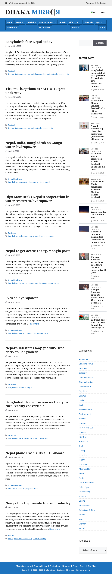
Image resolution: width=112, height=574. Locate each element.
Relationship (84, 491)
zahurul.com (85, 570)
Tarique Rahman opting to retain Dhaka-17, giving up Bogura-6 (98, 296)
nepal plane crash (30, 488)
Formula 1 (83, 441)
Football (11, 71)
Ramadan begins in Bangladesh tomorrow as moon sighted (98, 237)
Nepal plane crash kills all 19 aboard (34, 453)
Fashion (82, 418)
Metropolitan (85, 468)
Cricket (82, 400)
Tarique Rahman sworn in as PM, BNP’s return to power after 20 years (98, 264)
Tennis (82, 514)
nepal (27, 74)
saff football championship (58, 74)
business (22, 387)
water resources (47, 236)
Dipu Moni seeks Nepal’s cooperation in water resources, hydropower (37, 199)
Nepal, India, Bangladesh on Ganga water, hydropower (33, 144)
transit (56, 283)
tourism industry (39, 538)
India (42, 182)
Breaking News (86, 363)
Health (82, 459)
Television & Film (87, 510)
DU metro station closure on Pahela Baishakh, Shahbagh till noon (98, 161)
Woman (82, 523)
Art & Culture (96, 97)
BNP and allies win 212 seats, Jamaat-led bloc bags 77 (99, 323)
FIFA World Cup (86, 427)
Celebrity (31, 22)
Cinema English (86, 382)
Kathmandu (20, 74)
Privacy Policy (79, 566)
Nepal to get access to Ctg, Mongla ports (37, 251)
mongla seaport (41, 283)
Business (12, 233)
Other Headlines (15, 179)
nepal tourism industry (23, 538)
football (11, 74)
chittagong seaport (26, 283)
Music (81, 473)
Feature (11, 535)
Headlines (96, 254)
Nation (82, 478)
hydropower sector (26, 236)
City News (96, 179)
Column (82, 395)
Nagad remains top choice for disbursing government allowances (97, 132)
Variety (75, 27)
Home (9, 22)
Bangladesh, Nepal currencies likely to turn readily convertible (36, 404)
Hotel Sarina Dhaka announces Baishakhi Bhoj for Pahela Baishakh (97, 189)
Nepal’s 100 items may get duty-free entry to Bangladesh (34, 350)
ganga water (24, 182)
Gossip (62, 22)
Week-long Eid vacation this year (98, 214)
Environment (85, 414)
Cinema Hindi (85, 386)
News (18, 22)
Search (100, 42)
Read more (34, 323)
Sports (99, 22)
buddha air (12, 488)
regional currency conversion (36, 438)
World (102, 27)
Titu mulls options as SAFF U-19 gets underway (35, 90)
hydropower (35, 182)
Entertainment (46, 22)
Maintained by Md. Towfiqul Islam (31, 566)
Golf (81, 446)
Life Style (73, 22)
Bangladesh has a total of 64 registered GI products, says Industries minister (98, 78)
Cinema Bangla (86, 377)
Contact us (102, 3)
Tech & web (45, 27)
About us (90, 3)
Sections (11, 27)
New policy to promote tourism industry (37, 503)
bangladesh (13, 182)
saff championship (38, 74)
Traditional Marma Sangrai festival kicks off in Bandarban (98, 107)
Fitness (82, 432)
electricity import (25, 333)
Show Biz (88, 22)
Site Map (92, 566)
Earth (81, 404)
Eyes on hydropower (21, 298)
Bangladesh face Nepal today (28, 41)
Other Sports (85, 487)
